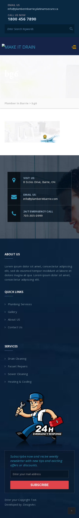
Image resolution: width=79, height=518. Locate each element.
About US (14, 319)
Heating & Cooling (20, 381)
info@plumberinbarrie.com (40, 199)
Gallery (12, 312)
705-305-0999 (33, 215)
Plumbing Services (20, 304)
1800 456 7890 (22, 19)
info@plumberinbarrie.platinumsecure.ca (33, 9)
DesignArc (29, 504)
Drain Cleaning (17, 358)
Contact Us (15, 327)
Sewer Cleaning (18, 374)
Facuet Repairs (18, 366)
